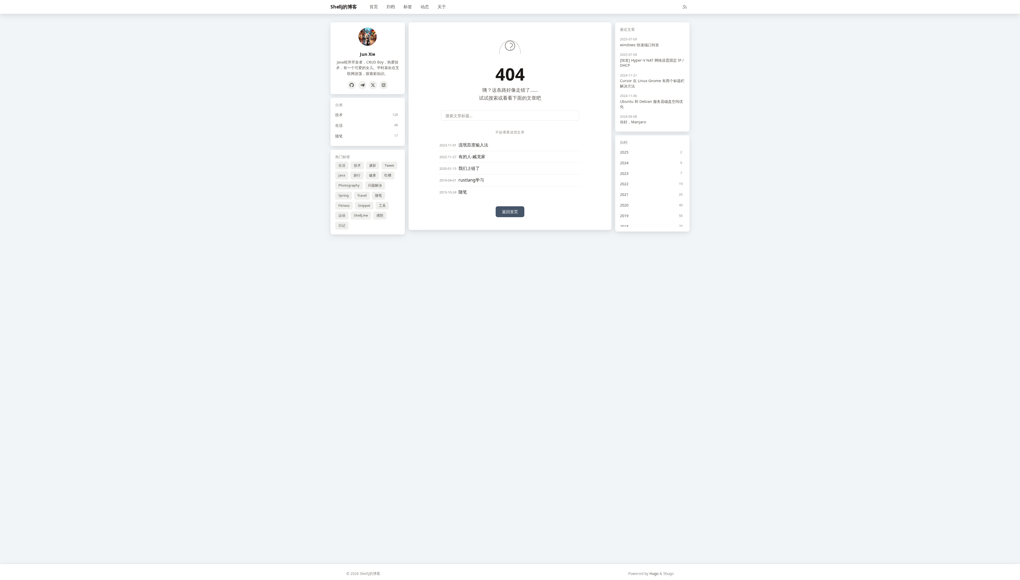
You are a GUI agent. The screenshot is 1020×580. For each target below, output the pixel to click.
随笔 (378, 195)
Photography (349, 185)
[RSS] (685, 7)
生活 (341, 165)
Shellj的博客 (343, 6)
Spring (343, 195)
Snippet (364, 205)
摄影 (372, 165)
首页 (373, 7)
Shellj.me (361, 215)
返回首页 (510, 211)
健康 (372, 175)
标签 (407, 7)
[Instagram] (383, 85)
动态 (424, 7)
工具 (382, 205)
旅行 (357, 175)
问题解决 (375, 185)
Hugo (653, 573)
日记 (341, 225)
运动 (341, 215)
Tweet (389, 165)
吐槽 (387, 175)
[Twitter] (373, 85)
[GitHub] (351, 85)
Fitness (344, 205)
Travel (362, 195)
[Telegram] (362, 85)
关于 (441, 7)
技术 (357, 165)
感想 (379, 215)
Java (341, 175)
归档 (390, 7)
